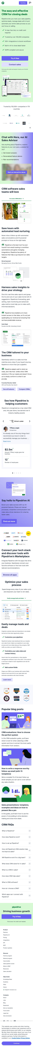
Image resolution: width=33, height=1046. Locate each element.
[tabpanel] (16, 297)
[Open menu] (30, 2)
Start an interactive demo (16, 172)
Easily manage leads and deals (15, 598)
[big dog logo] (18, 473)
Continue (16, 1043)
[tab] (16, 421)
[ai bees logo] (16, 473)
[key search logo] (20, 473)
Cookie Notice (16, 1038)
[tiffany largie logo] (13, 473)
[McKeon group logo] (15, 473)
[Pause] (30, 127)
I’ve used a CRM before (15, 198)
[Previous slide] (3, 421)
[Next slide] (29, 421)
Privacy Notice (25, 1038)
